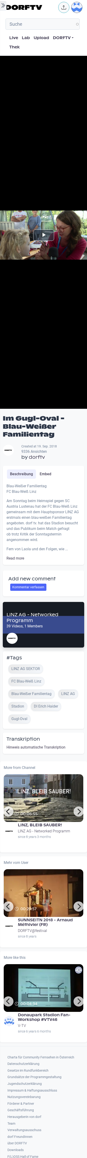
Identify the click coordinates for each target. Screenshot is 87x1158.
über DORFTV (17, 1143)
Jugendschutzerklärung (24, 1084)
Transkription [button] (23, 739)
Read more (15, 558)
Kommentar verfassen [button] (28, 587)
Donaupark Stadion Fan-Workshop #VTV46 (44, 1017)
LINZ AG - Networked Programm (32, 617)
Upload (41, 37)
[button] (63, 7)
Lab (26, 37)
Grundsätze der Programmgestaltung (34, 1077)
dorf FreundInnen (19, 1137)
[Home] (30, 7)
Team (11, 1124)
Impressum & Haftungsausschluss (32, 1090)
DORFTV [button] (62, 37)
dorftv (37, 457)
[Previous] (8, 811)
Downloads (15, 1150)
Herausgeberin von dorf (24, 1117)
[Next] (79, 811)
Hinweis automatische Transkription (35, 747)
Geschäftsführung (20, 1110)
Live (13, 37)
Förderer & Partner (20, 1104)
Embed (45, 474)
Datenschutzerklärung (23, 1064)
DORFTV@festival (32, 930)
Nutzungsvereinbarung (24, 1097)
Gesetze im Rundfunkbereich (27, 1071)
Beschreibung (21, 474)
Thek (14, 47)
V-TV (22, 1025)
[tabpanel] (43, 522)
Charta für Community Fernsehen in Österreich (40, 1057)
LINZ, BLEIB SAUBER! (40, 825)
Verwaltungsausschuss (24, 1130)
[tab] (21, 474)
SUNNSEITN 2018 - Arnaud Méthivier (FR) (45, 922)
